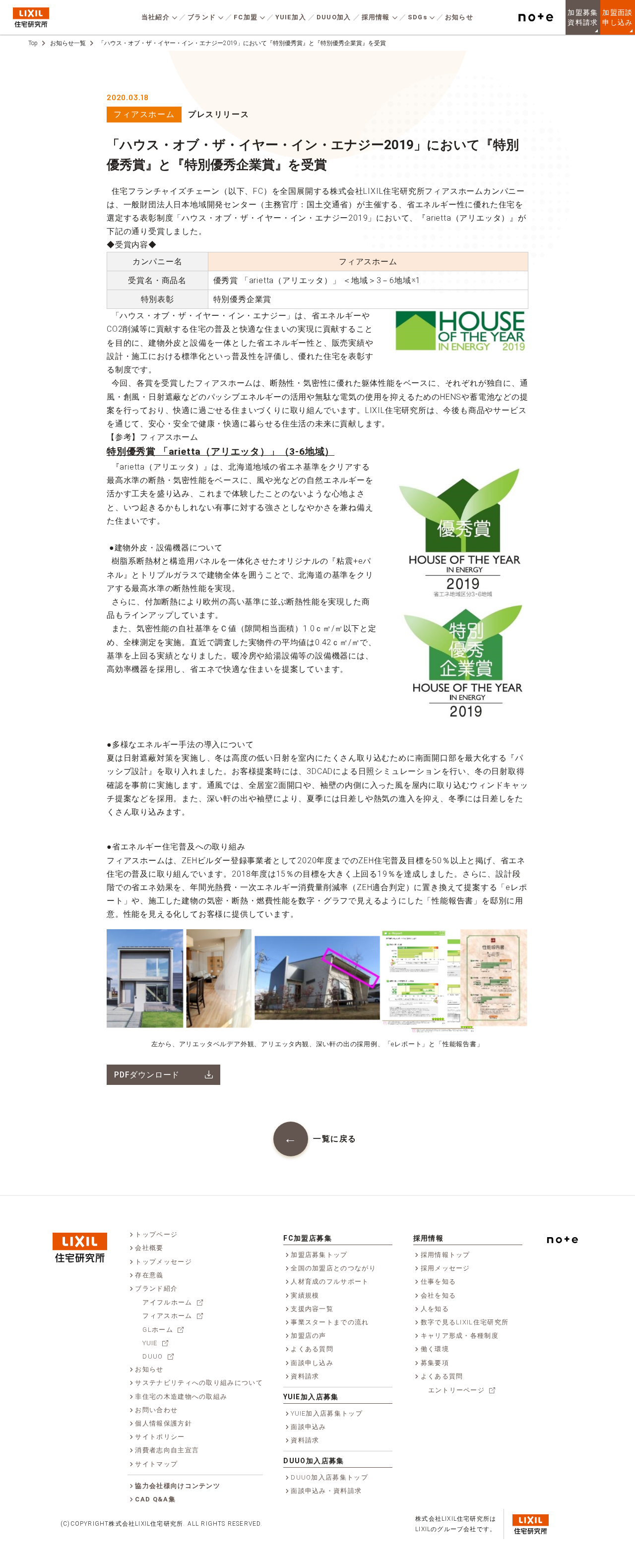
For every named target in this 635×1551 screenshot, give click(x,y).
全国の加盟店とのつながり (333, 1268)
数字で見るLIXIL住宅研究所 (465, 1322)
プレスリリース (218, 115)
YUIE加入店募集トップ (327, 1413)
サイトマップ (156, 1464)
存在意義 (149, 1275)
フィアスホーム (144, 114)
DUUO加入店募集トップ (329, 1477)
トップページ (156, 1234)
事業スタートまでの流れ (330, 1322)
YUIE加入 (290, 17)
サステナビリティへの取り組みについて (198, 1382)
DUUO (152, 1356)
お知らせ (459, 17)
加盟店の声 (308, 1335)
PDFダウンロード (147, 1074)
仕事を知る (438, 1281)
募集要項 (435, 1363)
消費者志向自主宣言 (167, 1450)
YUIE (149, 1343)
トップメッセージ (163, 1261)
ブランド (202, 17)
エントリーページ (456, 1390)
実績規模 (305, 1295)
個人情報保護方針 (163, 1423)
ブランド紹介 (156, 1288)
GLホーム (157, 1329)
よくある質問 (312, 1349)
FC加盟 (245, 17)
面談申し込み (312, 1363)
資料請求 (305, 1376)
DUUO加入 (334, 17)
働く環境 (435, 1349)
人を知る (435, 1308)
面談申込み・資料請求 (326, 1490)
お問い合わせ (156, 1410)
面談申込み (308, 1427)
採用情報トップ (445, 1254)
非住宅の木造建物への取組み (181, 1396)
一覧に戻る (335, 1138)
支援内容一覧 (312, 1308)
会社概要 (149, 1248)
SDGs (417, 17)
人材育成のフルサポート (330, 1281)
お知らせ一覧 (68, 43)
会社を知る (438, 1295)
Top (33, 43)
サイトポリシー (160, 1436)
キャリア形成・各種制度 (460, 1335)
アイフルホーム (167, 1302)
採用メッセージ (445, 1268)
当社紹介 (155, 17)
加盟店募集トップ (319, 1254)
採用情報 (376, 17)
